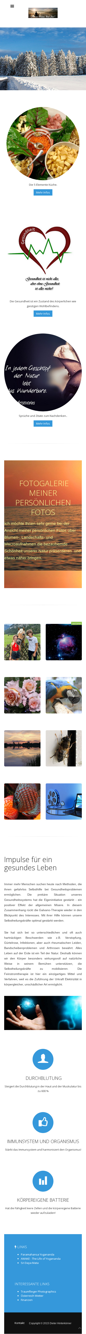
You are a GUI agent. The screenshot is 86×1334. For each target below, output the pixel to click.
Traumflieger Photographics (38, 1291)
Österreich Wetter (32, 1296)
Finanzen (27, 1300)
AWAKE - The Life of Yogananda (41, 1259)
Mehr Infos (43, 192)
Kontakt (19, 1323)
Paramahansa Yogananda (37, 1254)
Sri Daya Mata (30, 1263)
